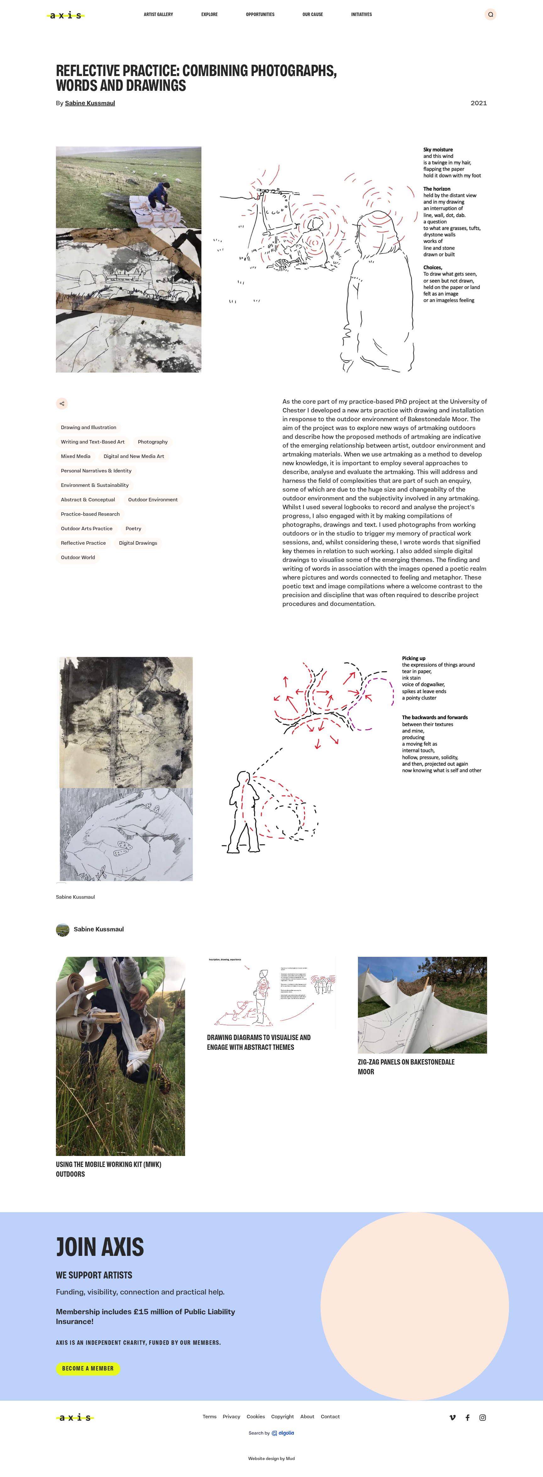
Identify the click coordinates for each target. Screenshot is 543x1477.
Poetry (133, 528)
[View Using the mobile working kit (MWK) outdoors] (120, 1069)
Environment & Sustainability (95, 485)
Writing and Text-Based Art (93, 442)
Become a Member (88, 1369)
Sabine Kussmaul (90, 104)
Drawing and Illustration (88, 427)
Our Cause (313, 14)
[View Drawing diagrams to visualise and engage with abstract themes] (271, 1006)
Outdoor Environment (153, 500)
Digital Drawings (138, 543)
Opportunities (260, 14)
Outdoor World (78, 557)
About (307, 1417)
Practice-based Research (90, 514)
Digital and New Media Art (134, 456)
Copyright (282, 1417)
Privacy (231, 1417)
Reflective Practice (83, 543)
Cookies (256, 1417)
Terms (210, 1417)
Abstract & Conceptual (88, 500)
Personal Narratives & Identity (96, 471)
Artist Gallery (158, 14)
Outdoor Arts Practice (86, 528)
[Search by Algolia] (271, 1433)
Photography (153, 442)
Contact (330, 1417)
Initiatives (361, 14)
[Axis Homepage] (66, 15)
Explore (209, 14)
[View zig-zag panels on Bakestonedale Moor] (422, 1018)
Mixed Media (75, 456)
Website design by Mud (271, 1459)
